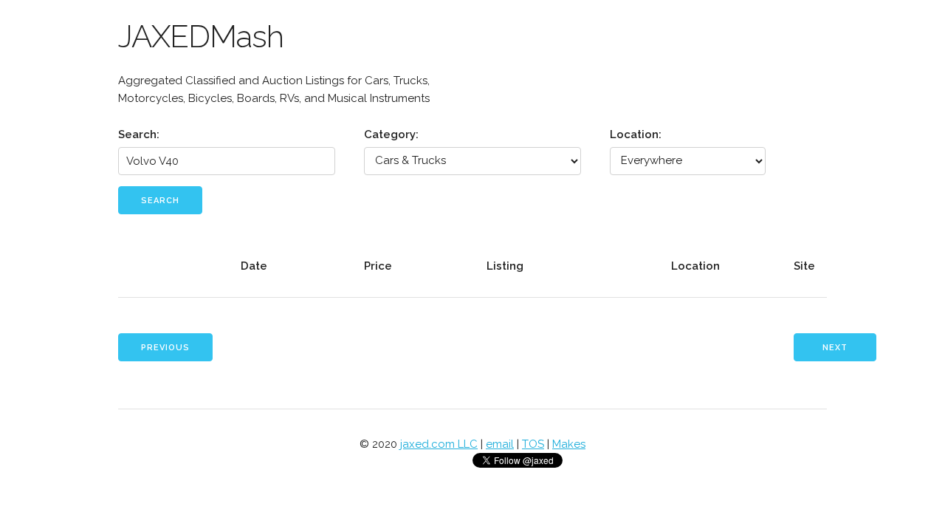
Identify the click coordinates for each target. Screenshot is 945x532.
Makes (568, 444)
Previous (165, 347)
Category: (391, 134)
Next (835, 347)
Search (160, 200)
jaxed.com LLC (439, 444)
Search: (138, 134)
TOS (533, 444)
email (500, 444)
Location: (636, 134)
